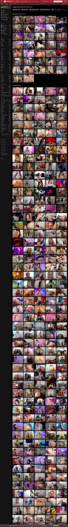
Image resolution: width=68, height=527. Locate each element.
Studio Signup (3, 150)
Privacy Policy (3, 145)
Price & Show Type (34, 9)
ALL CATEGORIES (6, 134)
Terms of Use (3, 147)
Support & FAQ (3, 139)
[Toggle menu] (1, 1)
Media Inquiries (3, 144)
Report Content (3, 142)
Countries (24, 9)
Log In (65, 1)
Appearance (17, 9)
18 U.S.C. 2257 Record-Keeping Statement (4, 154)
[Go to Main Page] (8, 1)
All (52, 9)
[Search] (41, 1)
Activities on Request (45, 9)
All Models (2, 152)
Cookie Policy (44, 525)
